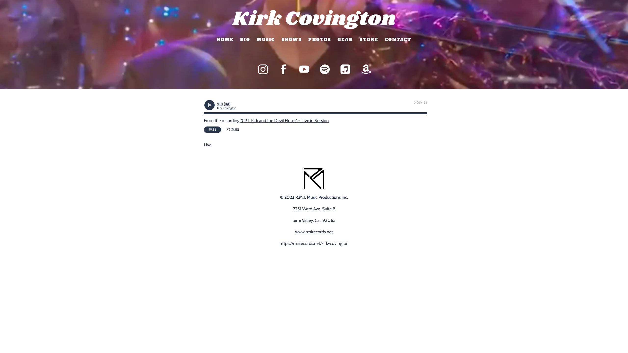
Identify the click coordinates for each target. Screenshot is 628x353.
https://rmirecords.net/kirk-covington (314, 243)
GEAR (345, 40)
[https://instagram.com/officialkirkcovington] (263, 69)
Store (369, 40)
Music (266, 40)
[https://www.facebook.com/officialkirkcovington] (283, 69)
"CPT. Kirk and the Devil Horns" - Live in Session (284, 120)
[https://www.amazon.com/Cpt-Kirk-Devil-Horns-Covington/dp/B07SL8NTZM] (366, 69)
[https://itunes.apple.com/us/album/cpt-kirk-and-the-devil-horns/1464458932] (345, 69)
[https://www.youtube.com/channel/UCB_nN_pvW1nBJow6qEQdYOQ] (304, 69)
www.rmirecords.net (314, 232)
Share (235, 129)
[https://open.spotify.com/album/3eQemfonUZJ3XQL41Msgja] (325, 69)
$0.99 (212, 129)
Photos (319, 40)
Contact (398, 40)
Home (225, 40)
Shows (292, 40)
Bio (245, 40)
